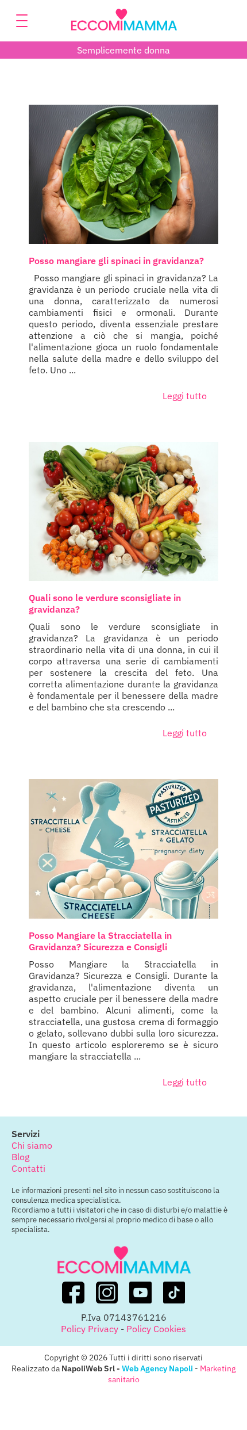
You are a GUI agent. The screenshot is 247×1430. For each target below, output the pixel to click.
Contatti (28, 1168)
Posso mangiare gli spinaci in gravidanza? (116, 260)
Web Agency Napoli (157, 1368)
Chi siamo (31, 1145)
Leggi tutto (185, 396)
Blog (20, 1157)
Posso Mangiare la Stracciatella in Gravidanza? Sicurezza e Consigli (100, 941)
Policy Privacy (89, 1329)
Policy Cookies (156, 1329)
